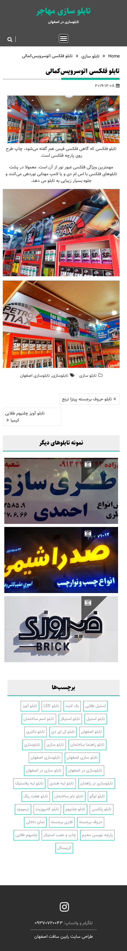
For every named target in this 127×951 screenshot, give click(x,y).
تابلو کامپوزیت (47, 809)
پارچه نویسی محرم (97, 835)
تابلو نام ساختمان (69, 796)
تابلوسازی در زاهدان (96, 783)
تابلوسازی (60, 375)
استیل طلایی (95, 706)
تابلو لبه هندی (62, 783)
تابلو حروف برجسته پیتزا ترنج (87, 399)
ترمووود (23, 809)
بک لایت (72, 706)
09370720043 (49, 923)
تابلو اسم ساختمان (38, 719)
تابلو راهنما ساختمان (87, 744)
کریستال (64, 848)
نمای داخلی (35, 822)
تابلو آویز (30, 706)
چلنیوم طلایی (26, 835)
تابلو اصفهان (91, 732)
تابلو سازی (88, 375)
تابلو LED (51, 706)
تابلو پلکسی (102, 809)
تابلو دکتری (35, 732)
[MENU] (63, 38)
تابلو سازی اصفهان (82, 757)
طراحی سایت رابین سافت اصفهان (63, 936)
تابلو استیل (95, 719)
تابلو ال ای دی (63, 732)
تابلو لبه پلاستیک (29, 783)
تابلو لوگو (97, 796)
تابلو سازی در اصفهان (44, 770)
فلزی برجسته (62, 822)
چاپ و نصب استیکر (59, 835)
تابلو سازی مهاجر (63, 11)
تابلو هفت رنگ (35, 796)
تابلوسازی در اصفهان (85, 770)
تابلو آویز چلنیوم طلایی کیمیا (25, 417)
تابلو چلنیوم (75, 809)
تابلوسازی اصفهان (35, 375)
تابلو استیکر (70, 719)
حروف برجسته (90, 822)
